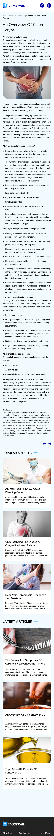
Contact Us (25, 833)
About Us (7, 833)
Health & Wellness (17, 15)
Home (5, 15)
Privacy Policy (44, 833)
